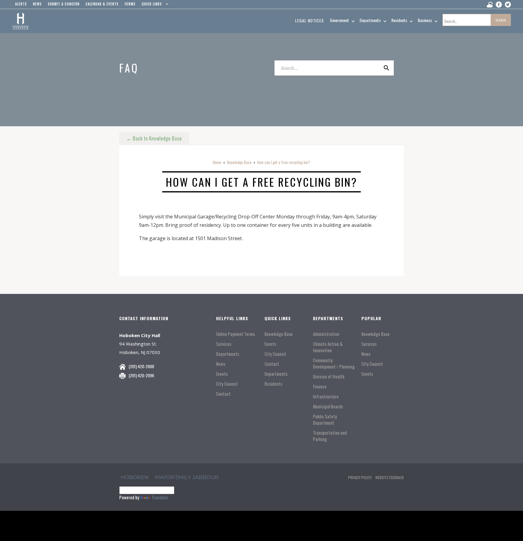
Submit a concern (64, 4)
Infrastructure (326, 396)
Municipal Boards (328, 406)
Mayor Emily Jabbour (187, 477)
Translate (159, 497)
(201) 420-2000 (141, 366)
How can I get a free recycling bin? (283, 162)
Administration (326, 334)
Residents (273, 384)
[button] (154, 5)
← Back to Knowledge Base (154, 138)
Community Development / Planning (334, 363)
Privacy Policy (360, 477)
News (220, 364)
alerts (21, 4)
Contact (223, 394)
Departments (227, 354)
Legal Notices (309, 20)
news (37, 4)
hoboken (135, 477)
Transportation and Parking (330, 436)
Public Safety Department (325, 419)
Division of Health (328, 376)
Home (217, 162)
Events (222, 374)
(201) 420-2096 (141, 375)
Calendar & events (102, 4)
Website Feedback (389, 477)
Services (223, 344)
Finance (320, 386)
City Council (226, 384)
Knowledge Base (239, 162)
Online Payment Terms (235, 334)
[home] (20, 21)
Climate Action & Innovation (328, 347)
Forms (130, 4)
